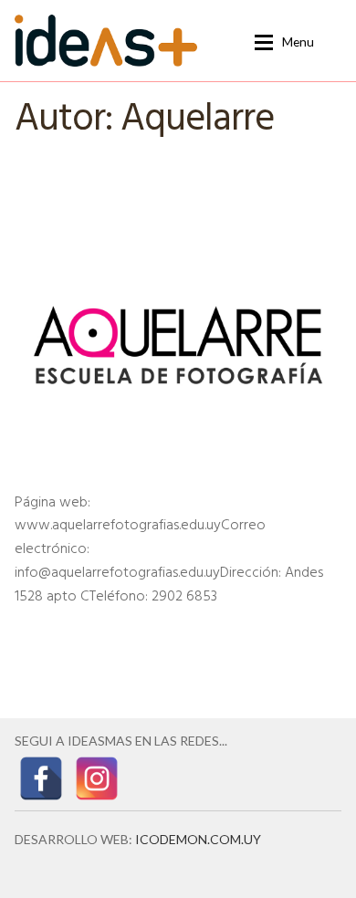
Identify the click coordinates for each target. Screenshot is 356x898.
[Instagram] (97, 778)
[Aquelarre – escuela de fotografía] (178, 345)
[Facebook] (41, 778)
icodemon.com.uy (198, 839)
